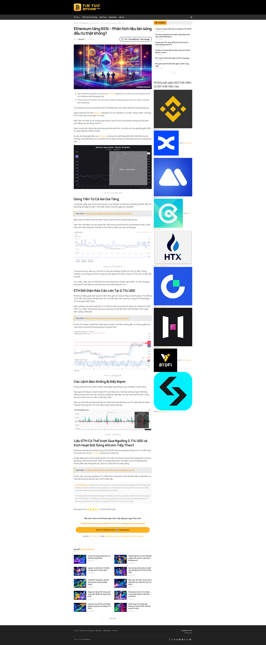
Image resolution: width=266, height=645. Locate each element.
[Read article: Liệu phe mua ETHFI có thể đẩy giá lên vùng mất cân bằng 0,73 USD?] (80, 607)
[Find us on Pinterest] (177, 639)
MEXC (107, 523)
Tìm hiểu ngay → (164, 129)
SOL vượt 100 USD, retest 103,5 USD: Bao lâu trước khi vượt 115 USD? (140, 582)
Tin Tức (76, 17)
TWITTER (132, 536)
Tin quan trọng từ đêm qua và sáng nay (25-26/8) (173, 29)
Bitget (127, 523)
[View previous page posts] (171, 72)
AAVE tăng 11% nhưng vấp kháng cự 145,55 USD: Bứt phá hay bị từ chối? (139, 606)
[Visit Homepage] (87, 7)
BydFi (142, 523)
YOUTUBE (116, 536)
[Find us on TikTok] (187, 639)
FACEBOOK (108, 536)
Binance (97, 113)
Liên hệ (121, 17)
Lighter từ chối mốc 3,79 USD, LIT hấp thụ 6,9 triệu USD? (99, 569)
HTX (113, 523)
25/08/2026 (91, 587)
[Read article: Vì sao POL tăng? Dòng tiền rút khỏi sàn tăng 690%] (80, 559)
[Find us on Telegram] (179, 639)
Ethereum (111, 93)
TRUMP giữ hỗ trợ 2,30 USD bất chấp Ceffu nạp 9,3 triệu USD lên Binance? (139, 558)
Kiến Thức (102, 17)
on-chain (95, 453)
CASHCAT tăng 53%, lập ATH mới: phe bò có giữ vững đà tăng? (98, 582)
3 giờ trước (159, 47)
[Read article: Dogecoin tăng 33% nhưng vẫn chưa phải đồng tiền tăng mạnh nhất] (80, 595)
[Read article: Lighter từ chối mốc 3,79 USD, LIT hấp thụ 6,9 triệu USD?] (80, 571)
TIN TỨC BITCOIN (94, 536)
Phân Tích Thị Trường (89, 17)
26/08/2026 (91, 561)
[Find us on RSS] (185, 639)
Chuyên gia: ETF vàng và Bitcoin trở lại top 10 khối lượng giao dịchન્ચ (171, 43)
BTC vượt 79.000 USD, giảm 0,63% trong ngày (172, 58)
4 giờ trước (159, 54)
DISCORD (140, 536)
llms (191, 630)
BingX (92, 523)
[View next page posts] (174, 72)
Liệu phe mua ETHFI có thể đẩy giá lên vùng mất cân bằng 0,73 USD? (99, 606)
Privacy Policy (188, 633)
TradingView (116, 375)
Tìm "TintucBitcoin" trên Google (137, 39)
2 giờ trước (159, 39)
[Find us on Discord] (190, 639)
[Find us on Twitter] (172, 639)
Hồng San (81, 39)
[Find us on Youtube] (182, 639)
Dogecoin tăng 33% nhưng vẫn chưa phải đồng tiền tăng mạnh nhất (99, 594)
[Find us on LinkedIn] (174, 639)
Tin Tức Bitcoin (86, 639)
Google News (185, 630)
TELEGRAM (124, 536)
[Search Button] (191, 17)
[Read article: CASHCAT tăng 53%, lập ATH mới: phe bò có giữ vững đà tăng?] (80, 583)
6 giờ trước (159, 68)
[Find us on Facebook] (169, 639)
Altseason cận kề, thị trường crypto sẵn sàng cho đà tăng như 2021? (138, 594)
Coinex (119, 523)
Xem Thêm (113, 618)
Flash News (113, 17)
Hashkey (135, 523)
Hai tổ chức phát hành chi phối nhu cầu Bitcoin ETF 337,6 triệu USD (139, 570)
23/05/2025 (91, 39)
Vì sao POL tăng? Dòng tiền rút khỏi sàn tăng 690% (99, 557)
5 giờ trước (159, 60)
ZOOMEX (84, 523)
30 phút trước (160, 31)
